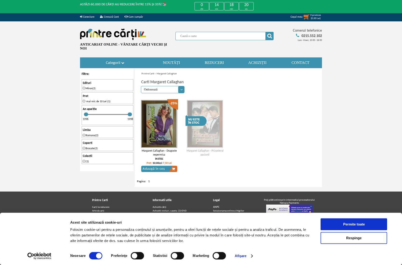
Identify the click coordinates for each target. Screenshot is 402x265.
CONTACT (300, 62)
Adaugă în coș (154, 169)
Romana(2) (91, 135)
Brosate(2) (91, 148)
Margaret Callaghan (167, 74)
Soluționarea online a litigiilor (228, 211)
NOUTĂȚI (171, 62)
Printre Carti (147, 74)
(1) (87, 161)
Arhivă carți (98, 211)
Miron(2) (90, 88)
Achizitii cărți (159, 207)
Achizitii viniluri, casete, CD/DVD (170, 211)
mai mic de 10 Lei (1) (98, 101)
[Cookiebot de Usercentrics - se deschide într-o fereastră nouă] (39, 255)
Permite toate (354, 224)
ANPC (216, 207)
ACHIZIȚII (257, 62)
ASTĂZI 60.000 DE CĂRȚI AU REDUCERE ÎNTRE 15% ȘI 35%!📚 (123, 4)
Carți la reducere (100, 207)
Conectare (88, 17)
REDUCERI (214, 62)
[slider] (86, 114)
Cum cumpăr (135, 17)
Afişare (241, 256)
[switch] (137, 255)
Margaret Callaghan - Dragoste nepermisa (159, 152)
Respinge (354, 238)
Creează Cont (111, 17)
